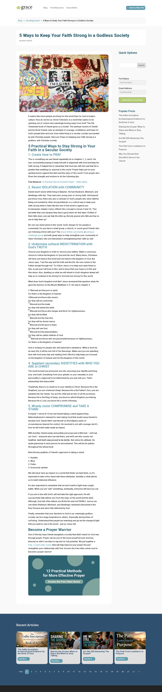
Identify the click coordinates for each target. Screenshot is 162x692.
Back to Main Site (137, 8)
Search (141, 65)
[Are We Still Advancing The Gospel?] (97, 640)
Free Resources (57, 8)
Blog (45, 8)
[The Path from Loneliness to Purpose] (130, 640)
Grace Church (27, 41)
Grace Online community (71, 232)
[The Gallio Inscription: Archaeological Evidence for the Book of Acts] (32, 639)
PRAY (57, 155)
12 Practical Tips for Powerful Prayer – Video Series (64, 182)
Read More (23, 659)
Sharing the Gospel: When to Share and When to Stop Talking (132, 130)
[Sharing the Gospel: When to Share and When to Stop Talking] (64, 640)
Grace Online (71, 8)
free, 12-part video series (40, 545)
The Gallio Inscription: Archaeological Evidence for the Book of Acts (132, 118)
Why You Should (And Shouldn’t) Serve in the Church (129, 157)
